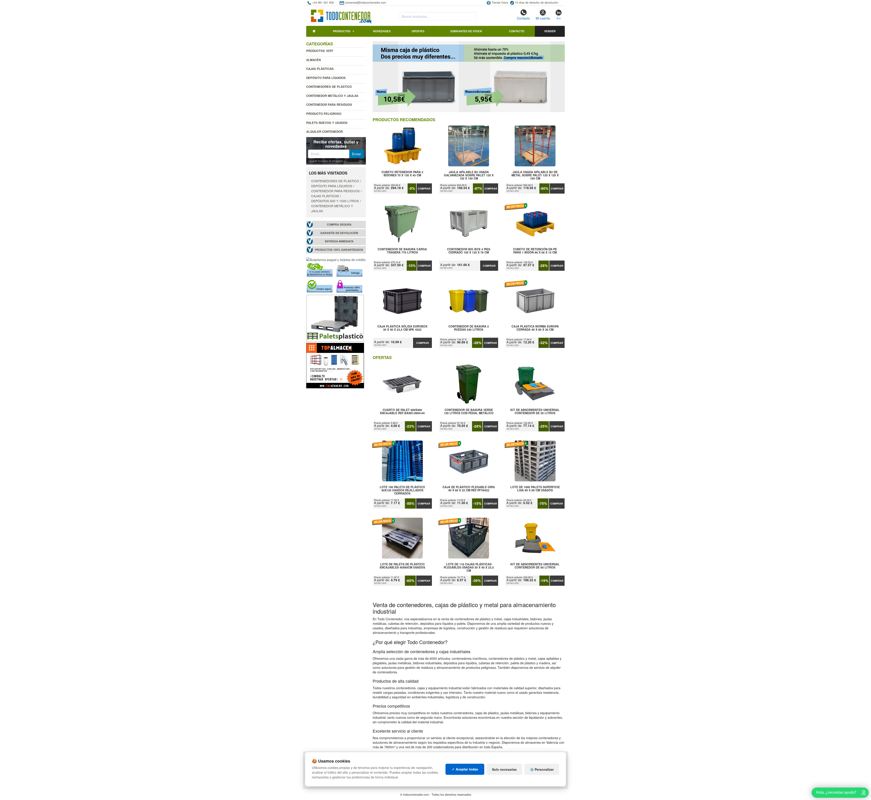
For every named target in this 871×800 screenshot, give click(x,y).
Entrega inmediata (339, 241)
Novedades (382, 31)
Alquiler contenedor (324, 131)
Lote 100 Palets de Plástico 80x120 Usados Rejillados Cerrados (402, 490)
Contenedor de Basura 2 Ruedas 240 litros (468, 328)
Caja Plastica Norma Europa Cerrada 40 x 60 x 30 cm (535, 328)
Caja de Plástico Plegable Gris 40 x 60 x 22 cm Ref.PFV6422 (469, 488)
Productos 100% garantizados (339, 250)
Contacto (523, 18)
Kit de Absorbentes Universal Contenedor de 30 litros (535, 411)
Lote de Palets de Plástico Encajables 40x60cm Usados (402, 566)
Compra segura (339, 224)
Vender (550, 31)
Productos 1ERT (319, 51)
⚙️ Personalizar (542, 769)
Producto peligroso (323, 113)
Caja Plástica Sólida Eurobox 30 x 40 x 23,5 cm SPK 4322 (402, 328)
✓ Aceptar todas (465, 769)
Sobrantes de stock (466, 31)
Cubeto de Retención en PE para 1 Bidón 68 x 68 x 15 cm (535, 251)
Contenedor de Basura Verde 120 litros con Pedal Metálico (469, 411)
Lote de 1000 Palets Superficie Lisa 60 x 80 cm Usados (535, 488)
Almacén (313, 60)
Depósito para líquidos (326, 78)
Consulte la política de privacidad (325, 160)
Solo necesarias (504, 769)
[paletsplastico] (335, 317)
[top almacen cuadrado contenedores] (335, 365)
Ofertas (418, 31)
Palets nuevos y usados (326, 123)
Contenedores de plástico (329, 86)
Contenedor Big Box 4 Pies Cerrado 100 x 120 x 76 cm (468, 251)
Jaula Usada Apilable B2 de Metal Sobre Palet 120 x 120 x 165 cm (535, 175)
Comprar (424, 188)
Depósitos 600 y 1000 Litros (335, 201)
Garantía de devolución (339, 233)
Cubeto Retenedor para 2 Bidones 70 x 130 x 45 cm (402, 173)
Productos (341, 31)
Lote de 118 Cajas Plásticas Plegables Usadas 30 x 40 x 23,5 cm (469, 567)
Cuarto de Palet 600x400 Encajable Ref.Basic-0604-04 (402, 411)
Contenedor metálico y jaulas (332, 96)
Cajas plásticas (320, 68)
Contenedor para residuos (329, 104)
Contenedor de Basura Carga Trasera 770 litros (402, 251)
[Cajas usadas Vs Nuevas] (469, 76)
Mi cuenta (543, 18)
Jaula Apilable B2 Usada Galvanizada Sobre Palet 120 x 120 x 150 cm (469, 175)
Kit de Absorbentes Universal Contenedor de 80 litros (535, 566)
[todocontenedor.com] (341, 14)
